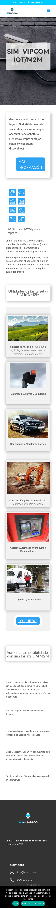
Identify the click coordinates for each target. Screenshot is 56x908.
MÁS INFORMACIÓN (30, 164)
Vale (16, 903)
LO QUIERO (27, 620)
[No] (52, 897)
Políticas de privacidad (33, 903)
